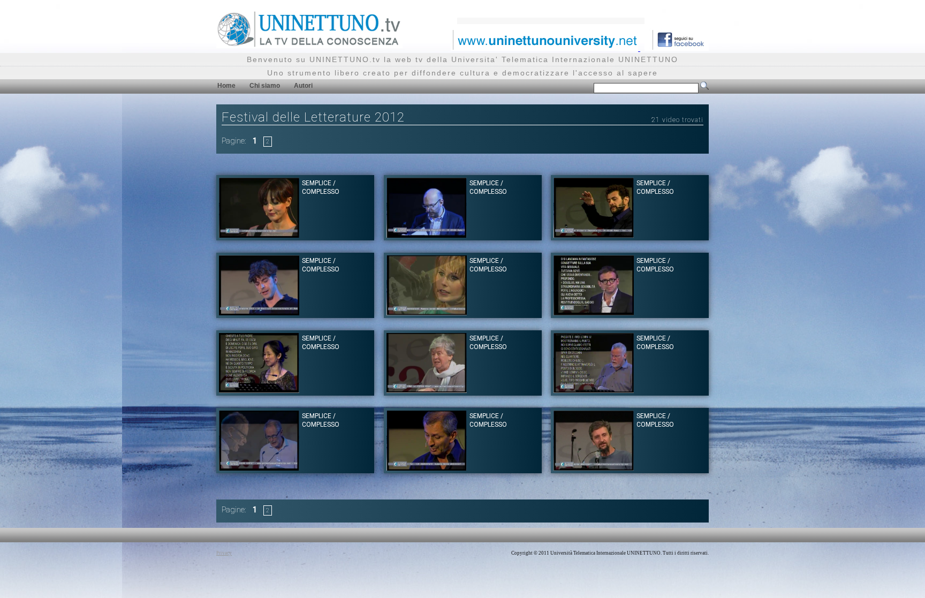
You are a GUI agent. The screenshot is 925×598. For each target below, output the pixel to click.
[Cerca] (704, 88)
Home (226, 85)
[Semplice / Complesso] (259, 234)
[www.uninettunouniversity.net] (545, 47)
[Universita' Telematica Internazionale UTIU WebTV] (309, 45)
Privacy (224, 553)
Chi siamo (264, 85)
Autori (303, 85)
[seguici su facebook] (677, 47)
